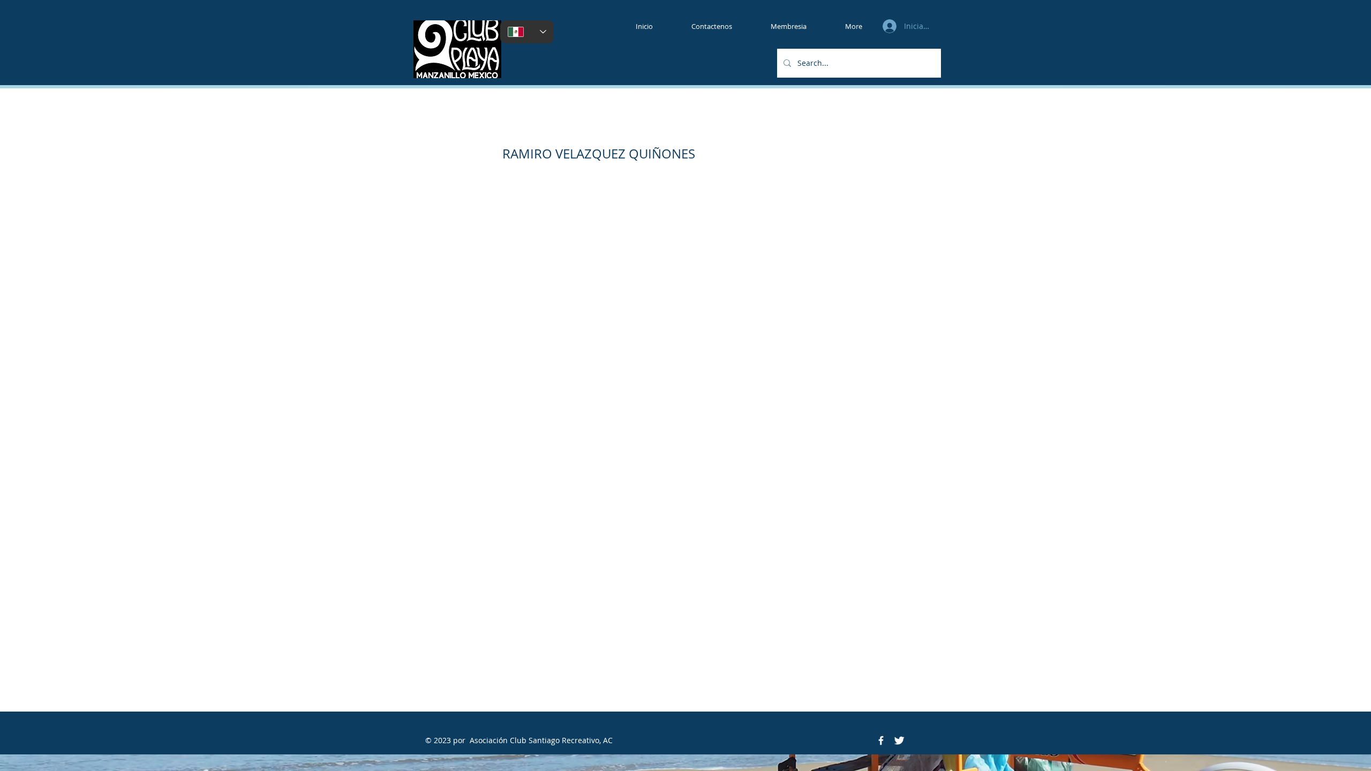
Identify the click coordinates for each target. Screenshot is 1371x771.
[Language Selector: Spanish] (527, 31)
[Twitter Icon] (899, 740)
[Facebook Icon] (881, 740)
